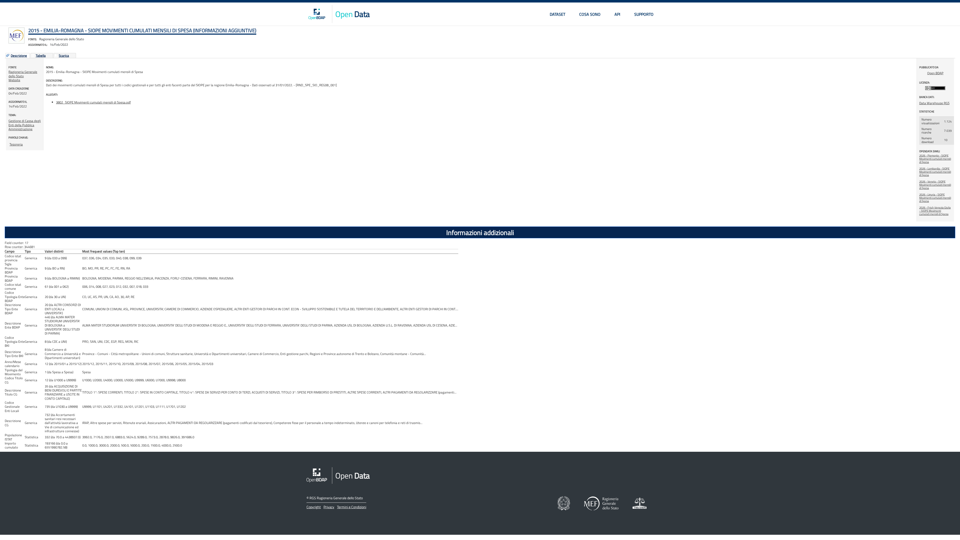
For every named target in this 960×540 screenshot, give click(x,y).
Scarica (64, 56)
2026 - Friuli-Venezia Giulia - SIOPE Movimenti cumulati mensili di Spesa (935, 211)
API (617, 14)
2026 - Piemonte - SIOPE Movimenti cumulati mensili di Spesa (935, 159)
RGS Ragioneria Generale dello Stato (336, 497)
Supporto (644, 14)
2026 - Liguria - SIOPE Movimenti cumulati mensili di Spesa (935, 197)
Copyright (313, 507)
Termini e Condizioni (351, 507)
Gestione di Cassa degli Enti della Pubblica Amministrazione (24, 125)
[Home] (316, 14)
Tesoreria (16, 144)
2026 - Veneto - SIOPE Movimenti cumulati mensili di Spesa (935, 185)
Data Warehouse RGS (934, 103)
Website (14, 80)
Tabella (41, 56)
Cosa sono (589, 14)
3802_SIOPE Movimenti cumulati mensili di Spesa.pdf (93, 102)
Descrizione (19, 56)
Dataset (557, 14)
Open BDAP (935, 73)
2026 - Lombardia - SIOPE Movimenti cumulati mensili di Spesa (935, 171)
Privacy (329, 507)
